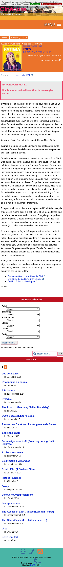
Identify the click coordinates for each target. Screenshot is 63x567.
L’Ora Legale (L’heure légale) (18, 416)
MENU (49, 24)
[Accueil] (31, 15)
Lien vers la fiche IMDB (21, 75)
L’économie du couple (15, 382)
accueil (4, 38)
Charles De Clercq (51, 60)
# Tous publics (27, 44)
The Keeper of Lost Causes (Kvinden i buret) (28, 511)
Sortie (5, 334)
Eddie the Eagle (11, 432)
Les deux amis (10, 373)
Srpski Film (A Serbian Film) (18, 469)
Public (5, 306)
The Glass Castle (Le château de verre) (24, 520)
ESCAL (33, 565)
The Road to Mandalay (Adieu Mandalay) (25, 407)
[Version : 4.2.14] (37, 563)
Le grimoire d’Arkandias (16, 461)
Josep (5, 486)
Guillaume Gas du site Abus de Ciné (25, 276)
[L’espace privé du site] (32, 553)
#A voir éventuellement (10, 44)
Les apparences (11, 503)
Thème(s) (6, 312)
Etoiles (5, 323)
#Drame (38, 44)
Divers (5, 328)
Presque (7, 399)
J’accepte (35, 4)
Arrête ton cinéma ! (13, 452)
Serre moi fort (10, 537)
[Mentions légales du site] (23, 553)
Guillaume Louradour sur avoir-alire (24, 279)
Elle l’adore (8, 390)
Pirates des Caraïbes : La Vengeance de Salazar (29, 424)
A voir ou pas (8, 317)
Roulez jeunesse (11, 477)
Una (4, 528)
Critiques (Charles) (19, 38)
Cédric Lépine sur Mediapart (21, 281)
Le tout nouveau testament (17, 494)
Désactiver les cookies (51, 4)
